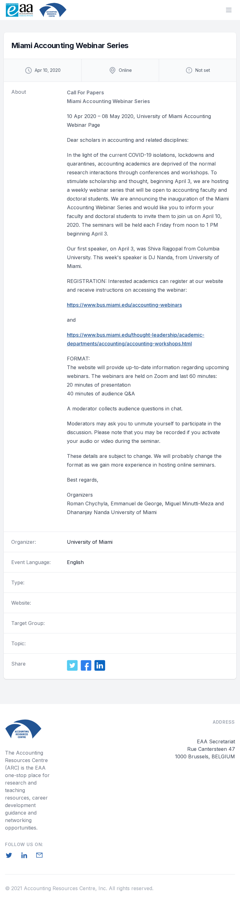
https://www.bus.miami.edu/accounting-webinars (124, 305)
